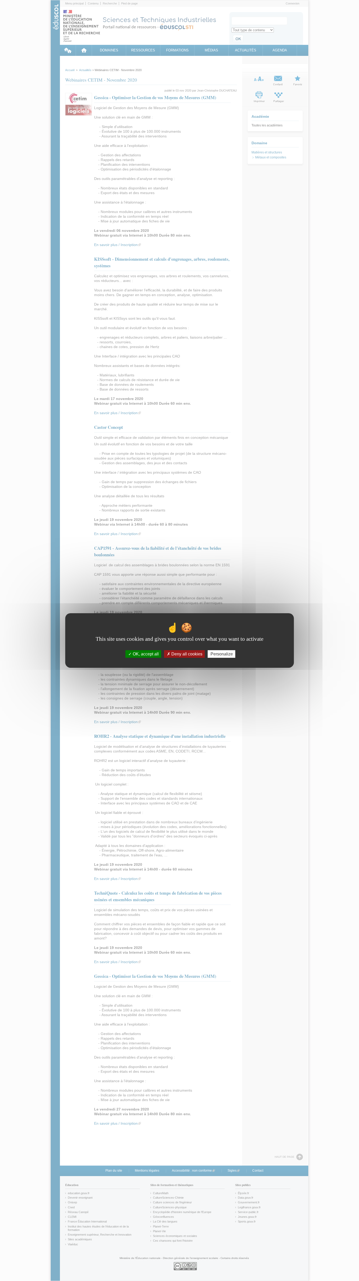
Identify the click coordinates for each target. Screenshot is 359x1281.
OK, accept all (145, 654)
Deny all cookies (186, 654)
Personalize (222, 654)
